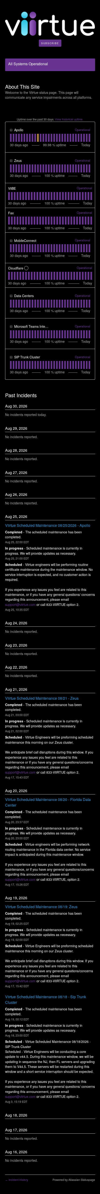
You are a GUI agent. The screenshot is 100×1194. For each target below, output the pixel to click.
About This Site (22, 86)
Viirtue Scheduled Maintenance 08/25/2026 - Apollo (47, 525)
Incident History (16, 1180)
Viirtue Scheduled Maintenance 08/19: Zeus (41, 906)
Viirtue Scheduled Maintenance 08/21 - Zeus (42, 698)
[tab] (11, 138)
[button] (50, 43)
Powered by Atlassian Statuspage (74, 1180)
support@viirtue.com (20, 604)
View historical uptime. (69, 119)
